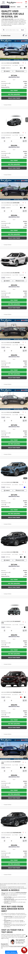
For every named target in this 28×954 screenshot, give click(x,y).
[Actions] (25, 63)
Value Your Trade (14, 98)
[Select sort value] (26, 35)
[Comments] (24, 141)
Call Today (14, 90)
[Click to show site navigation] (26, 6)
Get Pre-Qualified (14, 94)
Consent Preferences (11, 952)
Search (22, 29)
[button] (4, 7)
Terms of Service (21, 945)
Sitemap (13, 945)
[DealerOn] (4, 943)
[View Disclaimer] (11, 141)
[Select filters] (23, 35)
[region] (14, 84)
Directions (12, 6)
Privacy (16, 945)
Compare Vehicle (7, 104)
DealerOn (9, 945)
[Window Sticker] (26, 141)
